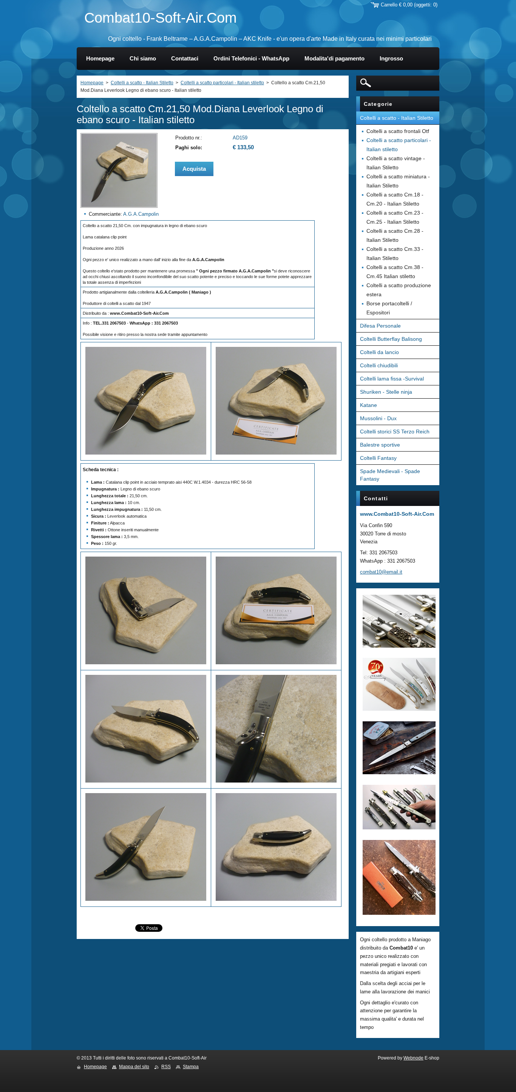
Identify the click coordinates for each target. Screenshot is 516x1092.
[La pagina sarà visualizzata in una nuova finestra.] (119, 206)
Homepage (92, 82)
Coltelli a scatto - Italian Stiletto (142, 82)
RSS (166, 1066)
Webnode (413, 1058)
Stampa (191, 1066)
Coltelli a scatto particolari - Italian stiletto (222, 82)
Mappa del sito (134, 1066)
